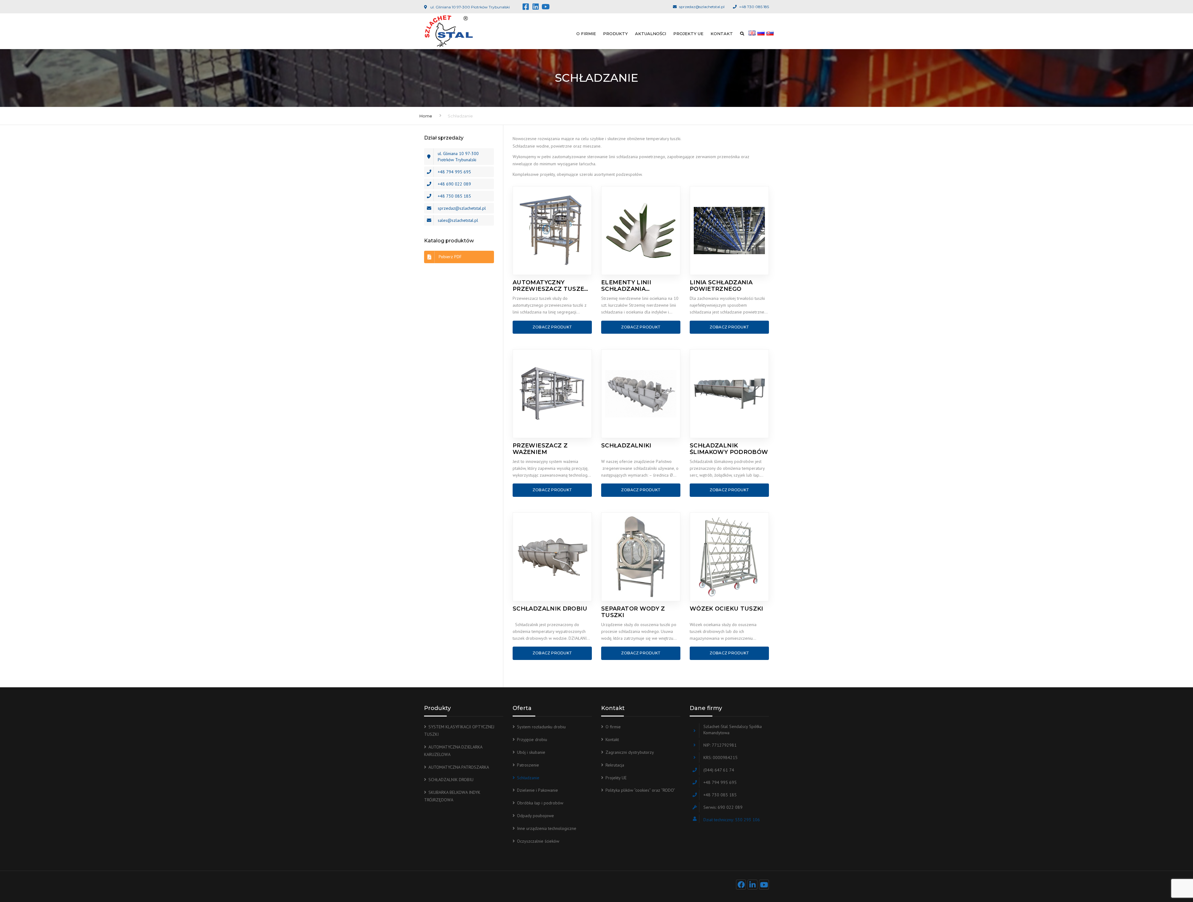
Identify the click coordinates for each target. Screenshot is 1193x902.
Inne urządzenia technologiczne (546, 828)
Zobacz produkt (552, 327)
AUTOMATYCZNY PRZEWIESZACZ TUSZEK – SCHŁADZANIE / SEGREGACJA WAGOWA (550, 285)
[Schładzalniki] (640, 393)
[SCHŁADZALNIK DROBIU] (552, 556)
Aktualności (650, 33)
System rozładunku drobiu (541, 727)
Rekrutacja (615, 765)
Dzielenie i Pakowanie (537, 790)
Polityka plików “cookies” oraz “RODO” (640, 790)
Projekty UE (688, 33)
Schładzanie (528, 778)
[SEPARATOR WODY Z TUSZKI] (640, 556)
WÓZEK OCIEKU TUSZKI (726, 609)
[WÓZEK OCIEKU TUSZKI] (729, 556)
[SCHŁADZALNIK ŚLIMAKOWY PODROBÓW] (729, 393)
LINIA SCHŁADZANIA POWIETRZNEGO (721, 285)
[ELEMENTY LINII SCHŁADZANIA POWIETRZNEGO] (640, 230)
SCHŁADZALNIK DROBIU (550, 609)
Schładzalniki (626, 445)
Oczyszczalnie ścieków (538, 841)
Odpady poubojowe (535, 815)
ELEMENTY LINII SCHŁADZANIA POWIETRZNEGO (627, 285)
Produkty (615, 33)
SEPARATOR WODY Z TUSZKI (633, 612)
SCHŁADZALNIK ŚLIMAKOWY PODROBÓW (729, 448)
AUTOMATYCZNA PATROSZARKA (458, 767)
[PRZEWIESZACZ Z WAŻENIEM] (552, 393)
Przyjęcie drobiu (532, 739)
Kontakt (722, 33)
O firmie (586, 33)
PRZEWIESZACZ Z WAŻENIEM (540, 448)
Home (425, 115)
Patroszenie (528, 765)
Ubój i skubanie (531, 752)
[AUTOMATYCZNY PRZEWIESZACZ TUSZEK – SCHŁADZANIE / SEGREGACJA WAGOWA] (552, 230)
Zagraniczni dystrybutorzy (630, 752)
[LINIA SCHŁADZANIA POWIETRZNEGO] (729, 230)
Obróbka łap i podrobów (540, 803)
